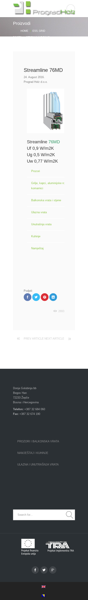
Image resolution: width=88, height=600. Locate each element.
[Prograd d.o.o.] (44, 8)
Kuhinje (35, 236)
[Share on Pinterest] (44, 297)
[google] (52, 570)
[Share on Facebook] (27, 297)
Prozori (35, 171)
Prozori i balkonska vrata (38, 441)
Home (24, 30)
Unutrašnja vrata (41, 224)
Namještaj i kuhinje (32, 453)
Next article (54, 338)
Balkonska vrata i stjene (46, 200)
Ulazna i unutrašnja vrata (38, 464)
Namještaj (37, 248)
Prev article (34, 338)
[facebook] (35, 570)
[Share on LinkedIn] (53, 297)
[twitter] (44, 570)
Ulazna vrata (39, 212)
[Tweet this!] (36, 297)
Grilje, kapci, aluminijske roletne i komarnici (51, 185)
